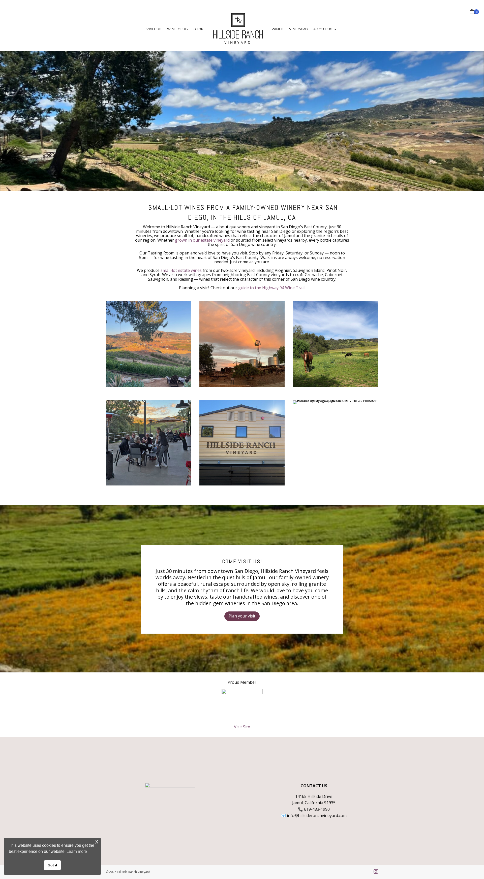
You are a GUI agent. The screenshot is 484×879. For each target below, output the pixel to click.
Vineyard (298, 29)
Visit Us (154, 29)
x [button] (96, 841)
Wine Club (177, 29)
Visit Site (242, 727)
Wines (278, 29)
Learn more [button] (77, 851)
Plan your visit (242, 616)
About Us (322, 29)
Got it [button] (52, 865)
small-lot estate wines (181, 270)
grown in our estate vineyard (202, 240)
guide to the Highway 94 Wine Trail (271, 287)
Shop (198, 29)
